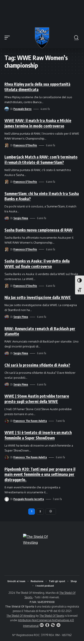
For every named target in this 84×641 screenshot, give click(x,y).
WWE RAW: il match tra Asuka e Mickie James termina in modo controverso (37, 123)
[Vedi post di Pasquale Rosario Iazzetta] (6, 499)
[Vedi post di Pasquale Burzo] (6, 109)
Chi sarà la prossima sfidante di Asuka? (37, 365)
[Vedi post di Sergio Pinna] (6, 218)
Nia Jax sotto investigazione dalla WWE (37, 297)
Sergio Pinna (20, 218)
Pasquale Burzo (22, 109)
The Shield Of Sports (51, 615)
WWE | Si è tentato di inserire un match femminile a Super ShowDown (38, 435)
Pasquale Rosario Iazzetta (28, 499)
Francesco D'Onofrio (25, 145)
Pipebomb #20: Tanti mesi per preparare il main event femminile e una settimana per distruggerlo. (39, 474)
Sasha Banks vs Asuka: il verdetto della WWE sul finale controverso (37, 263)
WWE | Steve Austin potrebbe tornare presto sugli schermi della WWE (36, 399)
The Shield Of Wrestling (20, 615)
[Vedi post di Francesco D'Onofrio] (6, 145)
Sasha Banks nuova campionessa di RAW (38, 229)
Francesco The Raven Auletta (30, 421)
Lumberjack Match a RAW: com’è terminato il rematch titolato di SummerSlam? (41, 159)
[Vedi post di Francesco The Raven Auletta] (6, 421)
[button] (8, 37)
